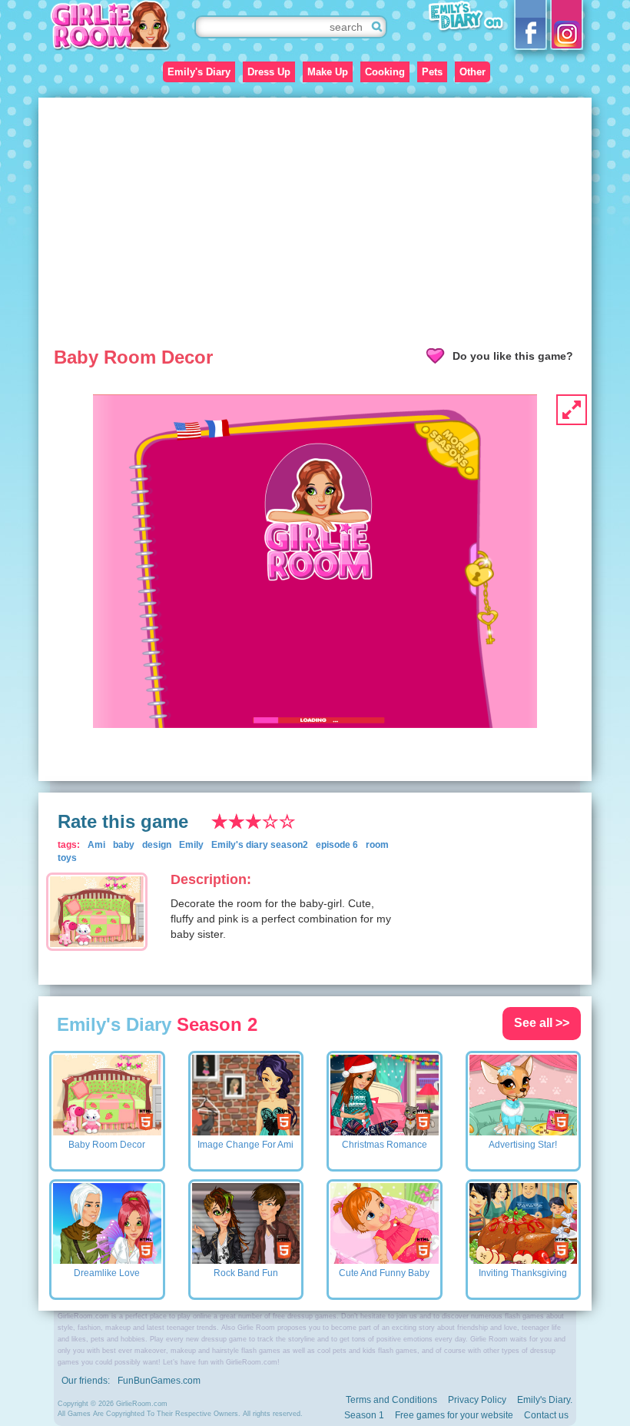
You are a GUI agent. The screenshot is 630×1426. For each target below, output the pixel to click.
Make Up (327, 72)
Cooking (385, 72)
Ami (96, 844)
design (156, 844)
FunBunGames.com (159, 1380)
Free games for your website (454, 1415)
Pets (432, 72)
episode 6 (337, 844)
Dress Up (268, 72)
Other (472, 72)
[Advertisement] (315, 213)
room (377, 844)
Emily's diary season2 (259, 844)
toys (67, 858)
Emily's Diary (198, 72)
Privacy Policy (477, 1399)
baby (123, 844)
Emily (191, 844)
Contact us (546, 1415)
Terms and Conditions (391, 1399)
